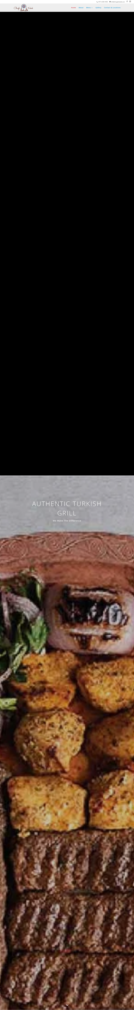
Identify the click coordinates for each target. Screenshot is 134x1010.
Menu (88, 8)
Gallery (98, 8)
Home (73, 8)
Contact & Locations (112, 8)
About (81, 8)
